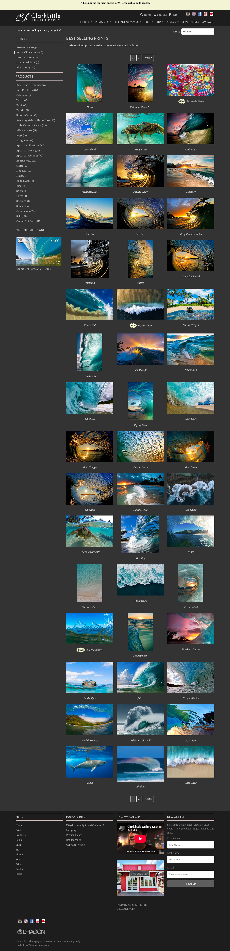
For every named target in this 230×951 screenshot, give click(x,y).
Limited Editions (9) (27, 62)
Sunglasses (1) (24, 140)
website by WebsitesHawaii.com (33, 945)
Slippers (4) (22, 206)
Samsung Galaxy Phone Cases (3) (35, 120)
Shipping (71, 830)
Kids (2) (20, 185)
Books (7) (21, 105)
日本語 (19, 874)
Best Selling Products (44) (31, 85)
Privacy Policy (74, 835)
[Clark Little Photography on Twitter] (194, 15)
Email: (170, 867)
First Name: (173, 838)
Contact (207, 21)
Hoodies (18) (23, 170)
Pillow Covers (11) (26, 130)
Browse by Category (28, 47)
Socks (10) (22, 190)
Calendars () (23, 95)
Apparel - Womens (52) (29, 155)
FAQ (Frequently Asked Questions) (85, 825)
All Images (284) (25, 67)
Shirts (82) (22, 165)
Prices (195, 21)
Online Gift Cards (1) (28, 221)
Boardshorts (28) (26, 160)
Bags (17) (21, 135)
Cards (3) (21, 195)
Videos (173, 21)
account (161, 14)
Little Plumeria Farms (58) (31, 125)
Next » (148, 57)
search (147, 14)
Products (103, 21)
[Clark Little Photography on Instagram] (188, 15)
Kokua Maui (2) (25, 180)
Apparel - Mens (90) (28, 150)
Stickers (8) (23, 201)
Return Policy (73, 840)
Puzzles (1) (22, 110)
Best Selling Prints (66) (29, 52)
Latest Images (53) (27, 57)
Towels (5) (22, 100)
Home (19, 825)
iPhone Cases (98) (26, 115)
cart (174, 14)
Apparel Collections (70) (30, 145)
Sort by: (177, 31)
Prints (86, 21)
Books (19, 840)
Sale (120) (22, 216)
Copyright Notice (75, 844)
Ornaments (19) (25, 211)
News (185, 21)
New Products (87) (27, 90)
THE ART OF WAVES (128, 21)
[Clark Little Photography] (39, 17)
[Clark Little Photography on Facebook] (200, 15)
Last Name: (173, 853)
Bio (160, 21)
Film (149, 21)
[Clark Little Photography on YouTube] (205, 15)
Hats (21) (21, 175)
